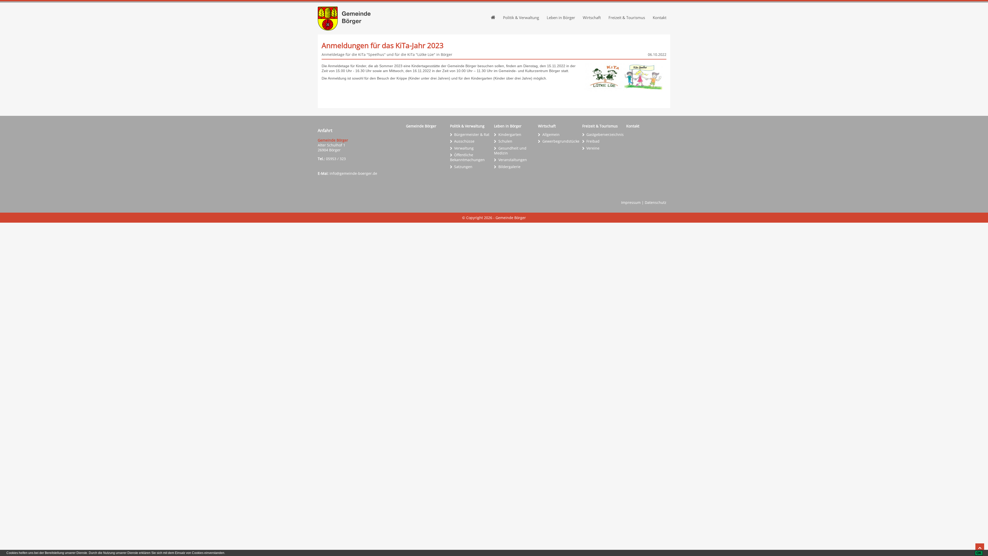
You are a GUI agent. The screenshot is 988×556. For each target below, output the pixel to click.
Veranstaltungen (512, 159)
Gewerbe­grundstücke (560, 141)
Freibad (592, 141)
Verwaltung (464, 148)
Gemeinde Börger (421, 126)
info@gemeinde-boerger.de (353, 173)
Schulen (505, 141)
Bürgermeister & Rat (471, 134)
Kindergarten (509, 134)
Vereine (592, 148)
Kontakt (659, 17)
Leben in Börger (561, 17)
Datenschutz (655, 202)
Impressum (631, 202)
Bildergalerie (509, 166)
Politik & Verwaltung (521, 17)
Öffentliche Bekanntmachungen (467, 157)
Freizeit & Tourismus (626, 17)
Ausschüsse (464, 141)
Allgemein (551, 134)
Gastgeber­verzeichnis (605, 134)
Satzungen (463, 166)
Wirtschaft (592, 17)
